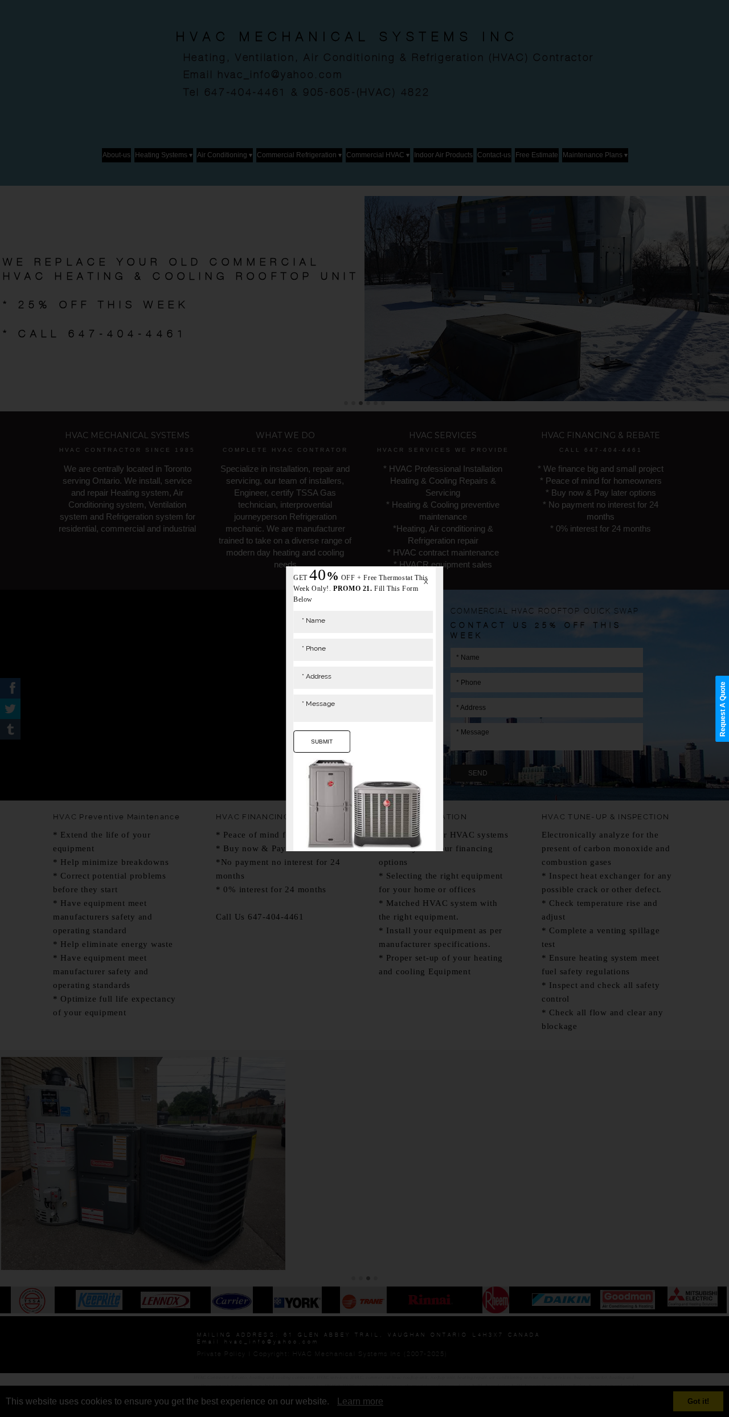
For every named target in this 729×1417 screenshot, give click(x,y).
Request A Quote (723, 708)
